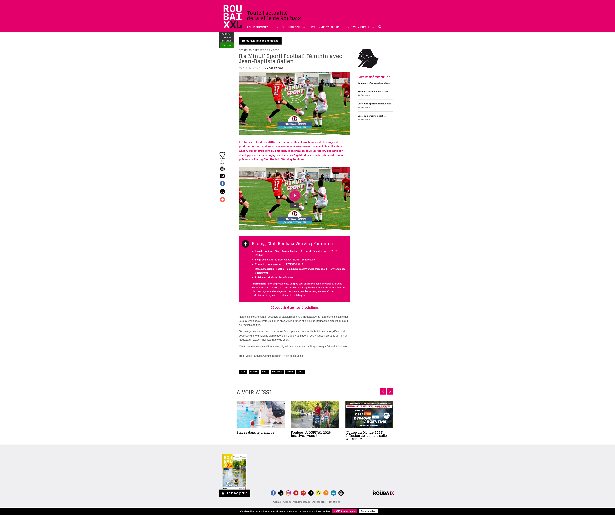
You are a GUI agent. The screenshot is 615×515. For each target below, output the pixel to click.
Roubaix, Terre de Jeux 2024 (373, 91)
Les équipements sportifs (372, 116)
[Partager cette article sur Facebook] (222, 183)
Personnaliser (368, 511)
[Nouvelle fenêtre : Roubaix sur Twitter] (280, 492)
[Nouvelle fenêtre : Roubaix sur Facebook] (273, 492)
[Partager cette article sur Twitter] (222, 192)
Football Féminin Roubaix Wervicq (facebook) (301, 269)
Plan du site (334, 501)
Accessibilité (319, 501)
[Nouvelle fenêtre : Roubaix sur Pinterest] (303, 492)
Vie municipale (359, 27)
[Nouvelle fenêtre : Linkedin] (333, 492)
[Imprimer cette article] (222, 169)
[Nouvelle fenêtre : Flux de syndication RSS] (326, 492)
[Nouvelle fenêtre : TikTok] (311, 492)
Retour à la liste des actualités (260, 40)
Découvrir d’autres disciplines (295, 307)
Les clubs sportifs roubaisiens (374, 103)
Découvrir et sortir (324, 27)
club (243, 372)
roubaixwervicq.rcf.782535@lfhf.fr (285, 264)
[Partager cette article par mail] (222, 176)
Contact (277, 501)
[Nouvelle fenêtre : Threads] (341, 492)
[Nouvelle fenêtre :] (296, 492)
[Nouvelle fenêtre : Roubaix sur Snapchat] (318, 492)
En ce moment (257, 27)
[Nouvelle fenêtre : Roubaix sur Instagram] (288, 492)
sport (290, 372)
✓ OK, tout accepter (344, 511)
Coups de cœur (222, 160)
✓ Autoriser (226, 45)
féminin (254, 372)
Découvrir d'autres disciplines (374, 83)
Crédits (287, 501)
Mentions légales (302, 501)
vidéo (300, 372)
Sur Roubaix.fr (364, 95)
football (277, 372)
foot (264, 372)
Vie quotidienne (289, 27)
